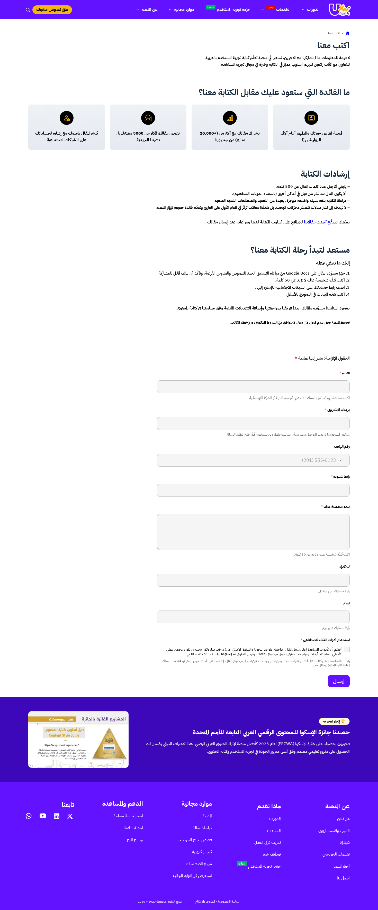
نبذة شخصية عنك (335, 506)
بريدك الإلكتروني (337, 410)
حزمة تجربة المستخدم (228, 9)
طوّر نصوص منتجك (52, 9)
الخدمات (279, 9)
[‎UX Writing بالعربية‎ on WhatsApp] (28, 815)
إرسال (339, 681)
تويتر (346, 603)
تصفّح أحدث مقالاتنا (321, 222)
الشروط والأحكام (205, 901)
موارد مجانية (184, 9)
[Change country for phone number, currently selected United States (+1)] (344, 460)
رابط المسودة (340, 476)
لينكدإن (344, 566)
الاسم (344, 373)
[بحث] (28, 10)
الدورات (313, 9)
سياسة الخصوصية (228, 901)
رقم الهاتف (342, 446)
